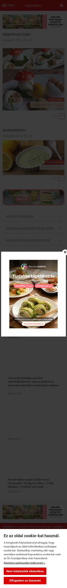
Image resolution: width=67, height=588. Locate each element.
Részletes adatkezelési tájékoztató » (24, 562)
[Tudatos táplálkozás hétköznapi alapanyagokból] (33, 294)
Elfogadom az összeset (25, 580)
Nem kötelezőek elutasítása (25, 571)
